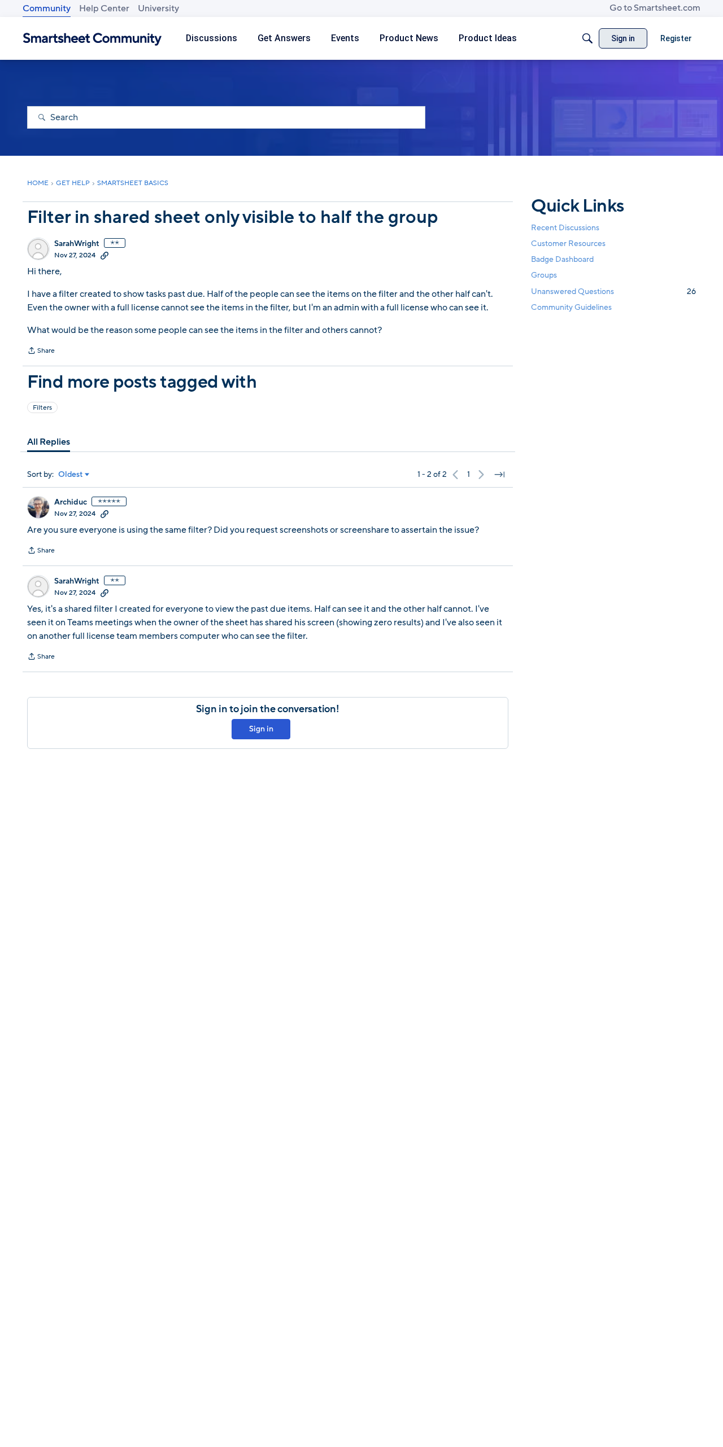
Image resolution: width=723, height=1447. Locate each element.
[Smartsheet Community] (92, 38)
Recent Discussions (565, 227)
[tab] (48, 441)
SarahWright (76, 244)
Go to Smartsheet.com (654, 8)
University (158, 8)
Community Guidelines (571, 307)
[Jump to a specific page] (499, 475)
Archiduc (70, 502)
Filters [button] (42, 407)
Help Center (104, 8)
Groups (544, 275)
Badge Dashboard (562, 259)
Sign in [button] (261, 729)
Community (47, 8)
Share (41, 351)
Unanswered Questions (613, 291)
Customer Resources (568, 243)
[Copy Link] (104, 255)
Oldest (70, 474)
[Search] (587, 38)
